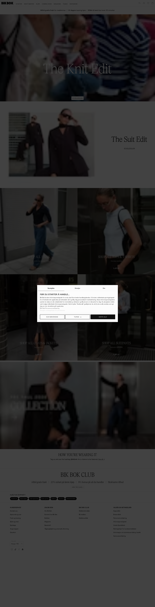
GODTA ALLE (103, 317)
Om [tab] (104, 288)
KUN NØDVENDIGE (52, 317)
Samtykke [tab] (51, 288)
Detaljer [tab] (77, 288)
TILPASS (76, 317)
